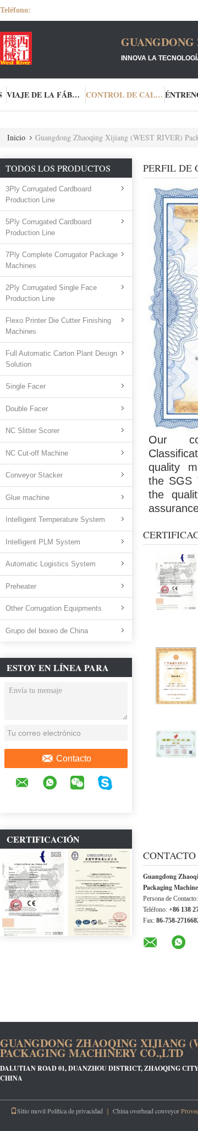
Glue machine (28, 497)
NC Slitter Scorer (32, 431)
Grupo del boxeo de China (47, 631)
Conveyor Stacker (34, 475)
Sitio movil (31, 1110)
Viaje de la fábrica (46, 94)
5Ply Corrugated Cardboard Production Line (48, 227)
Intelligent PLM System (43, 542)
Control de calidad (125, 94)
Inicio (16, 137)
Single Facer (26, 386)
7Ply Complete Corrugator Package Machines (62, 260)
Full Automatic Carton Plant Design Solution (61, 358)
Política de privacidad (75, 1110)
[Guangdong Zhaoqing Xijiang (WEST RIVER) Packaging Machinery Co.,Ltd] (60, 48)
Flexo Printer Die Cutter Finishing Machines (58, 326)
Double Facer (27, 409)
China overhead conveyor (146, 1110)
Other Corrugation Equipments (54, 608)
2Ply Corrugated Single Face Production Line (51, 293)
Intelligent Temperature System (55, 519)
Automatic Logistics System (51, 564)
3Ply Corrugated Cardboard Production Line (48, 194)
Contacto (73, 758)
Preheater (21, 586)
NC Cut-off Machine (37, 453)
